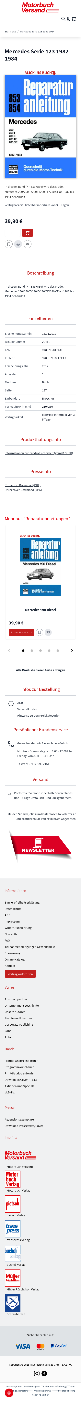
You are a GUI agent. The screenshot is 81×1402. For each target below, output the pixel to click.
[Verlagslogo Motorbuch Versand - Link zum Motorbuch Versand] (40, 1155)
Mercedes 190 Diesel (40, 609)
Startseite (10, 31)
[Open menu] (9, 19)
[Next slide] (72, 650)
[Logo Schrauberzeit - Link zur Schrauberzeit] (40, 1303)
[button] (40, 126)
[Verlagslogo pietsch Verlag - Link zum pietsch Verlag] (40, 1204)
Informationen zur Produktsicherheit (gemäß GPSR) (39, 453)
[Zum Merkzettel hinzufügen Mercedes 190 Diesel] (39, 632)
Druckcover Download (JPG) (23, 490)
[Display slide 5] (57, 650)
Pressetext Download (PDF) (22, 485)
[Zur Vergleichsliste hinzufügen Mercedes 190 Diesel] (48, 632)
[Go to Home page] (40, 7)
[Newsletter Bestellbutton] (40, 845)
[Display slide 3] (40, 650)
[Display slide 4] (49, 650)
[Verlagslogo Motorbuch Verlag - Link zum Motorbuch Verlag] (40, 1179)
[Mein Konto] (68, 19)
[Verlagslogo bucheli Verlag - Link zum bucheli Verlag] (40, 1253)
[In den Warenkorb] (27, 233)
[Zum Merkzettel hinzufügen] (9, 244)
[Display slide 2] (32, 650)
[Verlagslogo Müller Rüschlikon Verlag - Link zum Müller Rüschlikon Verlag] (40, 1278)
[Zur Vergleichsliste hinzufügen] (18, 244)
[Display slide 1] (23, 650)
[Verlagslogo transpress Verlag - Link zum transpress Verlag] (40, 1228)
